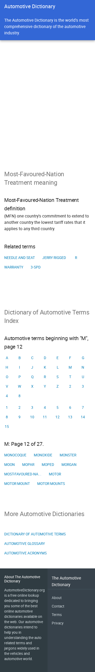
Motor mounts (51, 483)
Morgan (69, 464)
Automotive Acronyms (25, 553)
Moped (48, 464)
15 (7, 426)
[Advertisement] (47, 119)
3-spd (36, 267)
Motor (55, 474)
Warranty (13, 267)
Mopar (28, 464)
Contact (58, 606)
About (56, 597)
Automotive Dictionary (29, 6)
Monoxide (43, 455)
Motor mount (17, 483)
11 (45, 417)
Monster (68, 455)
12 (57, 417)
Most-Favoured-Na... (22, 474)
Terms (57, 614)
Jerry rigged (54, 257)
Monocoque (15, 455)
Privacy (57, 623)
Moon (9, 464)
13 (70, 417)
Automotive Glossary (24, 543)
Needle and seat (19, 257)
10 (32, 417)
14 (83, 417)
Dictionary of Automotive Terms (35, 534)
